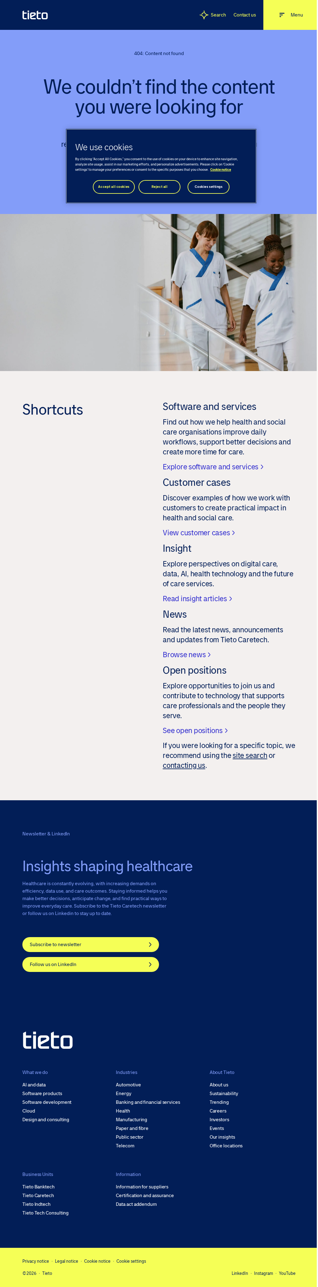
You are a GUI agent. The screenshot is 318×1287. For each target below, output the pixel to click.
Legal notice (66, 1261)
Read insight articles (195, 598)
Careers (218, 1111)
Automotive (128, 1085)
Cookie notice (97, 1261)
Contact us (245, 15)
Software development (46, 1102)
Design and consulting (45, 1119)
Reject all (160, 186)
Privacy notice (35, 1261)
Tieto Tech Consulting (45, 1213)
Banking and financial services (148, 1102)
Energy (123, 1093)
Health (123, 1111)
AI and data (34, 1085)
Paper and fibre (132, 1128)
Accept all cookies (113, 186)
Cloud (28, 1111)
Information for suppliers (142, 1187)
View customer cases (196, 532)
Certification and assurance (145, 1195)
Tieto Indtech (36, 1204)
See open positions (193, 730)
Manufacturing (131, 1119)
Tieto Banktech (38, 1187)
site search (250, 755)
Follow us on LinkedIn (53, 964)
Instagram (263, 1273)
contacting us (184, 765)
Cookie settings (131, 1261)
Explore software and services (210, 467)
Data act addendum (136, 1204)
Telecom (125, 1146)
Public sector (129, 1137)
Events (217, 1128)
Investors (219, 1119)
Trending (219, 1102)
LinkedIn (240, 1273)
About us (219, 1085)
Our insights (222, 1137)
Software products (42, 1093)
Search (218, 15)
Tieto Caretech (38, 1195)
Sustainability (224, 1093)
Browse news (184, 654)
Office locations (226, 1146)
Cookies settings (208, 186)
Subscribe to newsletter (55, 944)
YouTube (287, 1273)
